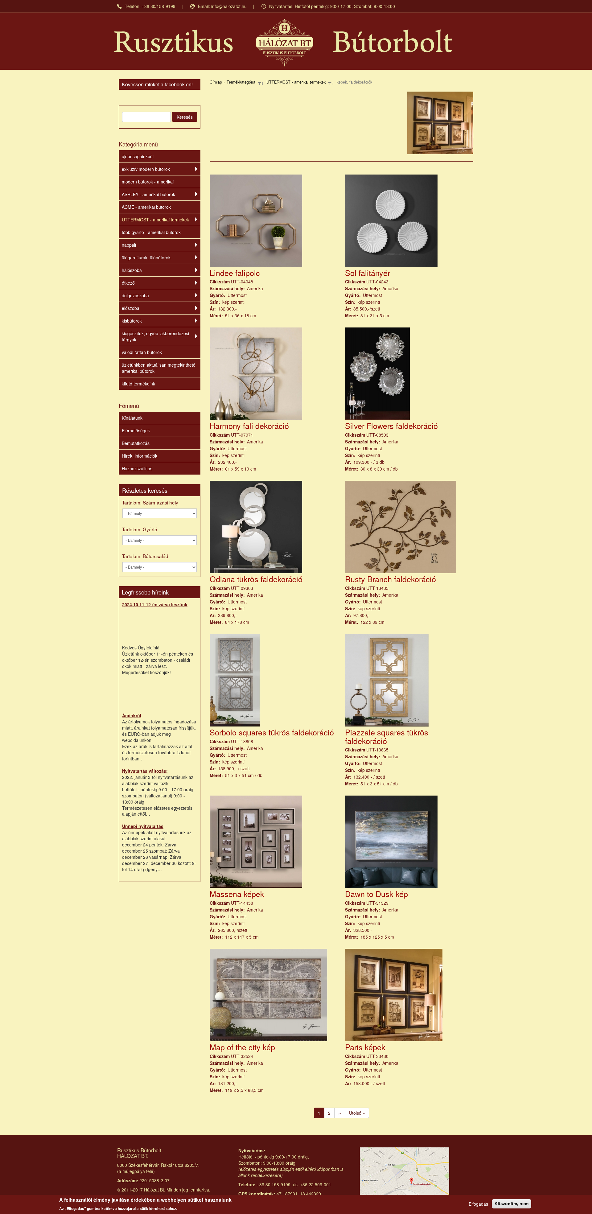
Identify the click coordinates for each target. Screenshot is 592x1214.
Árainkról (131, 715)
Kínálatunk (132, 418)
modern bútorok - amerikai (148, 182)
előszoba (130, 308)
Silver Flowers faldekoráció (391, 425)
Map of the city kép (242, 1046)
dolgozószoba (135, 295)
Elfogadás (478, 1204)
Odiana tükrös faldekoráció (256, 578)
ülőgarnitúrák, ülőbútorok (146, 257)
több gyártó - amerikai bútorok (151, 232)
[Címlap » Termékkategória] (283, 43)
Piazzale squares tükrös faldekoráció (386, 736)
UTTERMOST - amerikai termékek (155, 219)
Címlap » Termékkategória (232, 82)
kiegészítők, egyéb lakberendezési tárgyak (155, 336)
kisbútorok (132, 321)
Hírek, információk (139, 456)
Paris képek (365, 1046)
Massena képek (237, 893)
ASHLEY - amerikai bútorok (148, 194)
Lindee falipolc (235, 272)
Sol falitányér (367, 272)
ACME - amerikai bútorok (146, 207)
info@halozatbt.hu (229, 6)
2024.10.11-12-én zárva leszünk (154, 604)
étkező (128, 283)
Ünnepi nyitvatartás (142, 826)
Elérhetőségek (136, 430)
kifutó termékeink (138, 384)
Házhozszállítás (137, 468)
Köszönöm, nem (511, 1203)
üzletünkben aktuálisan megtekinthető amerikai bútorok (158, 368)
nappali (129, 245)
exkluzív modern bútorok (146, 169)
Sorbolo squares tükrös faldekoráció (272, 732)
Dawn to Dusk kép (376, 893)
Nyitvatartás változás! (145, 771)
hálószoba (132, 270)
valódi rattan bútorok (142, 352)
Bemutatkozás (136, 443)
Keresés (185, 117)
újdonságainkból (138, 156)
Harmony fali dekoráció (249, 425)
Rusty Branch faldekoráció (390, 578)
